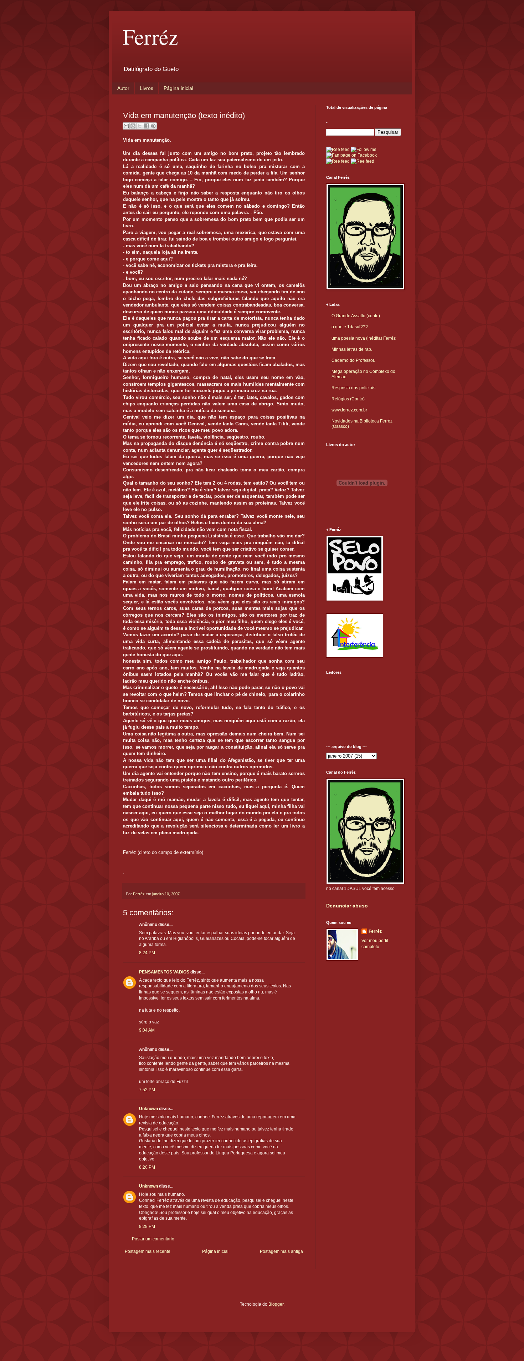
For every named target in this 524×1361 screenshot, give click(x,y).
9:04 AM (147, 1030)
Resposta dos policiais (353, 387)
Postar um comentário (153, 1238)
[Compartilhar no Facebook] (146, 126)
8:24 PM (147, 952)
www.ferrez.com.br (349, 410)
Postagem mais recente (147, 1251)
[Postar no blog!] (133, 126)
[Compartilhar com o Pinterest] (153, 126)
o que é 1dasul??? (350, 326)
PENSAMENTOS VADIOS (164, 972)
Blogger (275, 1304)
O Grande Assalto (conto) (356, 315)
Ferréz (150, 36)
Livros (146, 88)
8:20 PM (147, 1167)
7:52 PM (147, 1089)
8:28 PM (147, 1226)
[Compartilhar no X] (139, 126)
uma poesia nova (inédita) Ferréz (364, 338)
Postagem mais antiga (281, 1251)
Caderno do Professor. (353, 360)
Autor (123, 88)
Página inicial (178, 88)
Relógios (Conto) (348, 398)
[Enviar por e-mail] (126, 126)
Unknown (148, 1108)
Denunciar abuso (347, 906)
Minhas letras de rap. (352, 349)
